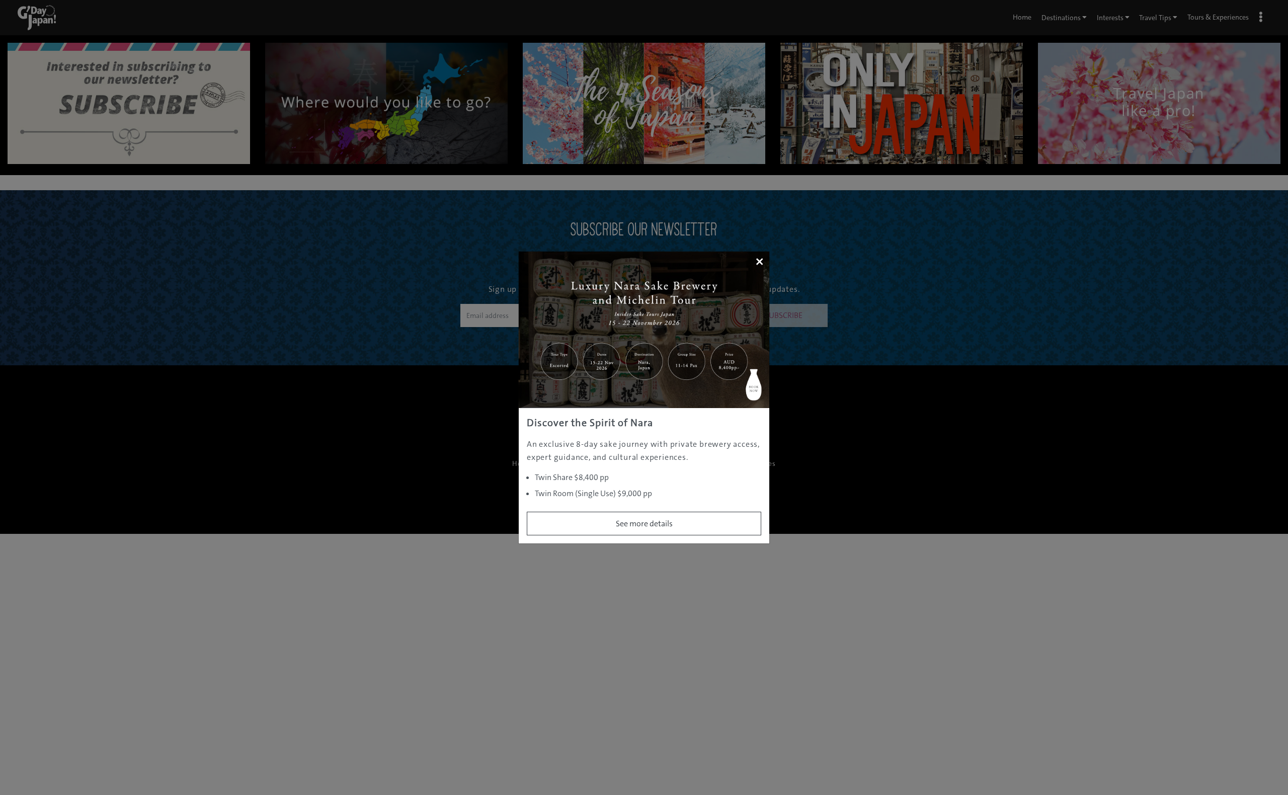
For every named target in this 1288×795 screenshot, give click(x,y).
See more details (644, 523)
